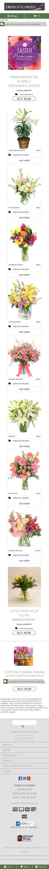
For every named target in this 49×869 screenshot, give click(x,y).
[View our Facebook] (20, 779)
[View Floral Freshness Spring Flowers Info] (24, 300)
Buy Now (24, 99)
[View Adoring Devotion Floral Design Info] (24, 528)
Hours (42, 866)
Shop (14, 16)
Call (9, 866)
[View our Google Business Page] (24, 779)
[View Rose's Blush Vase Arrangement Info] (24, 471)
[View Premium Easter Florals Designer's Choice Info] (24, 53)
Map (25, 866)
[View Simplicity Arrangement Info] (24, 414)
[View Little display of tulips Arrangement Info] (24, 587)
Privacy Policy (8, 860)
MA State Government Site (36, 856)
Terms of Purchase (25, 860)
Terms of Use (42, 860)
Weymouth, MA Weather (11, 856)
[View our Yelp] (28, 779)
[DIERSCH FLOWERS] (24, 10)
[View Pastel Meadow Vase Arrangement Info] (24, 186)
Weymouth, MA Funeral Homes (17, 848)
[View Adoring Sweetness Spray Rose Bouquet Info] (24, 357)
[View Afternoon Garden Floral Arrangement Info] (24, 243)
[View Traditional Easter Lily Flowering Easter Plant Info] (24, 128)
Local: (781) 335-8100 (24, 797)
